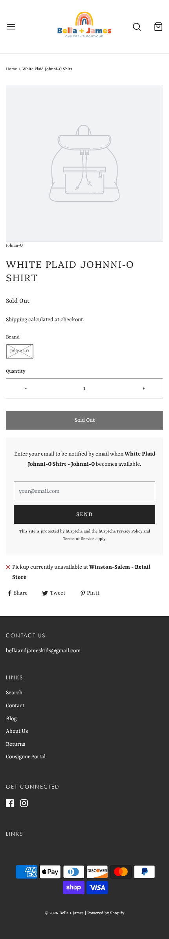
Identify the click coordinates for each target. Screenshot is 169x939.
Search (14, 693)
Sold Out (85, 420)
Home (11, 69)
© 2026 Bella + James (64, 913)
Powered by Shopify (105, 913)
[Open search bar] (136, 27)
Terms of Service (78, 538)
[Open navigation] (11, 27)
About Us (17, 731)
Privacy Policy (129, 531)
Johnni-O (19, 351)
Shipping (16, 320)
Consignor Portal (26, 757)
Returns (15, 744)
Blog (11, 719)
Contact (15, 706)
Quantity (16, 371)
